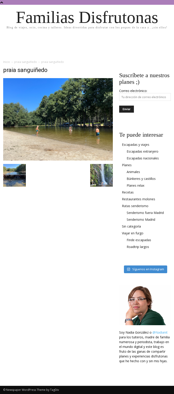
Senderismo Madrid (141, 219)
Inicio (6, 62)
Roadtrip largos (138, 247)
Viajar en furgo (132, 233)
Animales (133, 172)
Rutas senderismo (135, 206)
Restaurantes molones (138, 199)
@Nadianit (160, 332)
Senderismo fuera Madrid (145, 213)
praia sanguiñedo (25, 62)
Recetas (128, 192)
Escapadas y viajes (135, 144)
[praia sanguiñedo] (58, 159)
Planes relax (135, 185)
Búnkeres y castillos (141, 178)
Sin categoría (131, 226)
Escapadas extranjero (142, 151)
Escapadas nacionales (143, 158)
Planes (127, 165)
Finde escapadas (139, 240)
